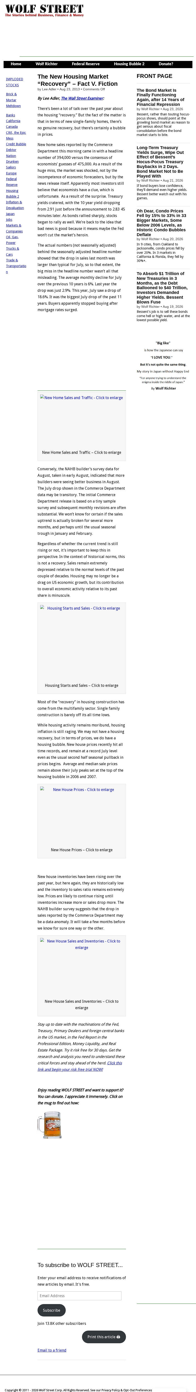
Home (16, 64)
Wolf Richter (47, 64)
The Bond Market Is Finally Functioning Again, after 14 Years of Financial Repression (160, 97)
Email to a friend (52, 1350)
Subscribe (51, 1310)
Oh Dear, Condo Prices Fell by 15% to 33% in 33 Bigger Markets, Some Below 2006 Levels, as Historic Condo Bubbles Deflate (161, 223)
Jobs (9, 220)
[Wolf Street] (44, 16)
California (13, 121)
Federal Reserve (86, 64)
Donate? (166, 64)
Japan (10, 214)
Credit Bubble (16, 144)
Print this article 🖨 (103, 1337)
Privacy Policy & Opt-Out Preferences (127, 1390)
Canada (12, 127)
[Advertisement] (107, 46)
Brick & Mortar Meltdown (13, 100)
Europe (11, 173)
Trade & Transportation (16, 266)
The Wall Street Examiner (82, 98)
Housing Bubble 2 (129, 64)
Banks (10, 115)
